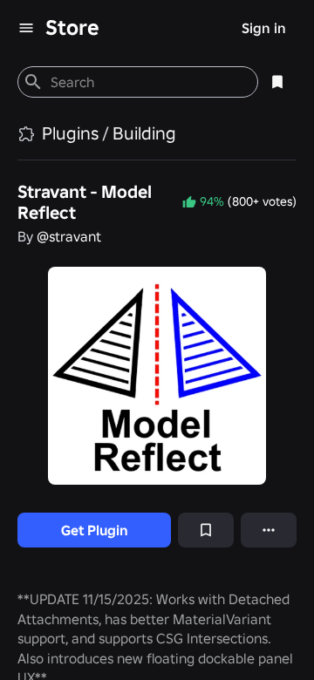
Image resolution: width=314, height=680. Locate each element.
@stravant (69, 236)
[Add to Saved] (206, 530)
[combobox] (147, 82)
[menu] (26, 28)
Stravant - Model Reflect (84, 202)
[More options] (269, 530)
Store (72, 27)
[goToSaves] (277, 82)
